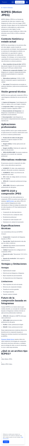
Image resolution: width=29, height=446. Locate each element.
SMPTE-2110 (10, 201)
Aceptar (6, 441)
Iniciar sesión (19, 2)
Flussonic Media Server (7, 339)
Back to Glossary (8, 7)
